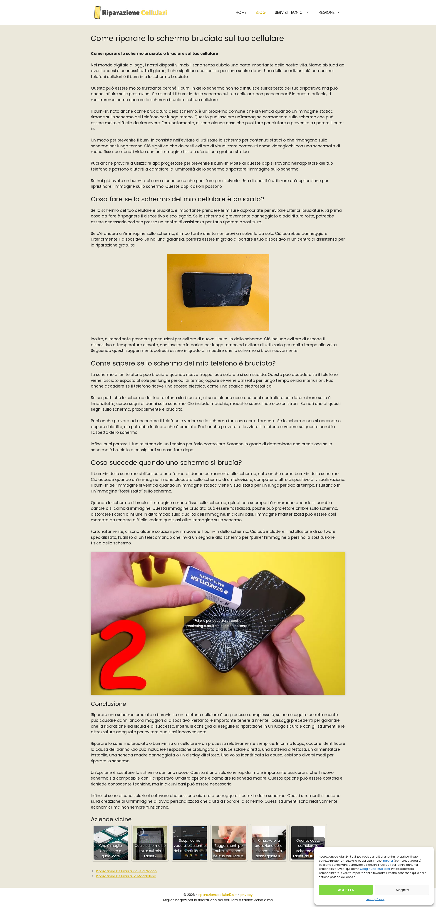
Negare (402, 889)
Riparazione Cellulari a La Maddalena (126, 876)
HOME (241, 12)
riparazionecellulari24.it (217, 894)
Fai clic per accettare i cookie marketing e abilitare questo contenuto (218, 623)
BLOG (260, 12)
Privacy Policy (375, 899)
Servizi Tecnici (289, 12)
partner (388, 861)
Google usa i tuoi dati (375, 869)
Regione (326, 12)
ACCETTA (346, 889)
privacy (246, 894)
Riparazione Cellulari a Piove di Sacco (126, 871)
